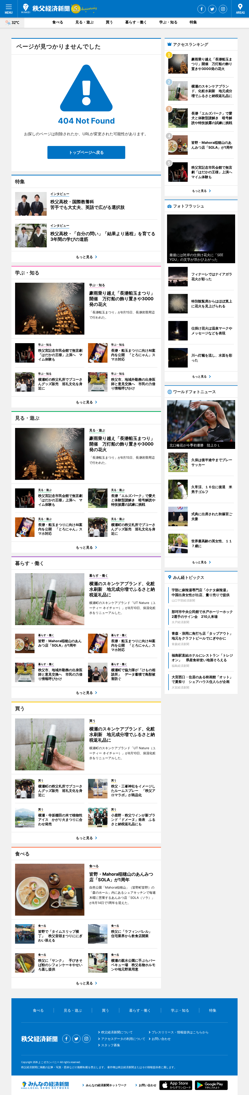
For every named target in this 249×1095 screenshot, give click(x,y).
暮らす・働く (136, 22)
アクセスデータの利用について (123, 1039)
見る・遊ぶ (84, 22)
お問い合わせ (161, 1039)
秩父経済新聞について (117, 1032)
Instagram (223, 9)
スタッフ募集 (110, 1045)
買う (109, 22)
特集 (193, 22)
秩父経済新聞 (45, 8)
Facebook (201, 9)
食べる (57, 22)
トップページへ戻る (86, 152)
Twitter (212, 9)
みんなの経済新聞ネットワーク (45, 1085)
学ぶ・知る (168, 22)
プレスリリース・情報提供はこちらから (180, 1032)
